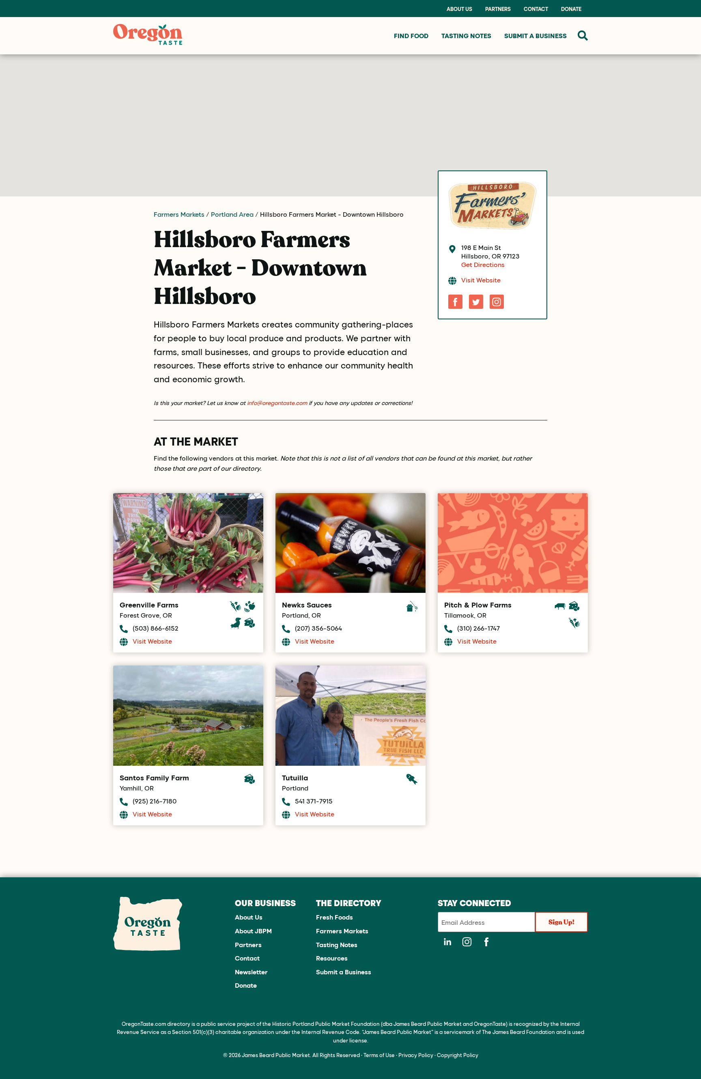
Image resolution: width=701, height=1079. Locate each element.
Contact (536, 9)
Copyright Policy (457, 1054)
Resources (332, 958)
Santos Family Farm (154, 777)
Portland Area (232, 214)
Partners (498, 9)
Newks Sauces (307, 604)
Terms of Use (379, 1054)
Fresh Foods (334, 917)
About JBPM (253, 930)
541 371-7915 (314, 801)
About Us (459, 9)
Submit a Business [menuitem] (535, 35)
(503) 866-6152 (155, 628)
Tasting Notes (336, 944)
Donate (571, 9)
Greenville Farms (149, 604)
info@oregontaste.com (277, 403)
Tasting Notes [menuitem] (466, 35)
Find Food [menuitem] (411, 35)
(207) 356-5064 (318, 628)
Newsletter (251, 971)
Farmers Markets (179, 214)
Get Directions (483, 264)
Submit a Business (343, 971)
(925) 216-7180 (154, 801)
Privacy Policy (415, 1054)
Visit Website (481, 280)
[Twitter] (476, 302)
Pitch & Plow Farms (478, 604)
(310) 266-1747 (478, 628)
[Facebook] (455, 302)
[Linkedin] (447, 941)
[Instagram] (497, 302)
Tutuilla (295, 777)
